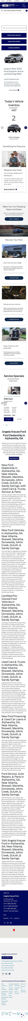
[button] (14, 930)
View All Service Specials (13, 378)
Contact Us (16, 918)
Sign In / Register (14, 219)
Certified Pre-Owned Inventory (4, 993)
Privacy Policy (7, 1013)
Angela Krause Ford (3, 1014)
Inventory (5, 981)
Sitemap (14, 1013)
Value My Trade (14, 278)
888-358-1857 (11, 903)
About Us (23, 984)
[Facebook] (5, 923)
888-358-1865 (13, 906)
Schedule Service (14, 319)
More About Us (14, 458)
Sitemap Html (19, 1013)
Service (11, 981)
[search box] (14, 27)
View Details (13, 90)
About (23, 981)
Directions (6, 918)
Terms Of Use (10, 1014)
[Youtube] (11, 923)
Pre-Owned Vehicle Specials (4, 1003)
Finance (18, 981)
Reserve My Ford (9, 189)
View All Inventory (13, 107)
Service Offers (14, 363)
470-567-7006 (13, 911)
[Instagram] (8, 923)
